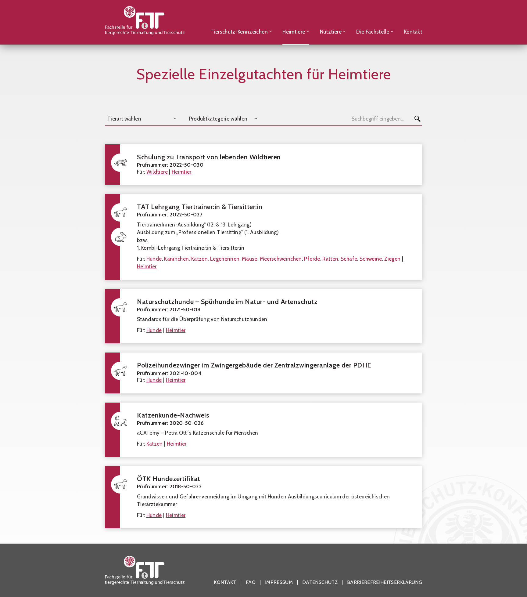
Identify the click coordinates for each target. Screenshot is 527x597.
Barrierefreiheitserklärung (384, 582)
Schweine (371, 259)
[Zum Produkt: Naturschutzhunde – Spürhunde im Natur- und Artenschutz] (263, 316)
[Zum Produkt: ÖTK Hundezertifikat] (263, 497)
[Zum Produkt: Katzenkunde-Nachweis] (263, 430)
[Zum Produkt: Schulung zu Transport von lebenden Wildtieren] (263, 165)
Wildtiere (157, 172)
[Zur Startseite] (145, 22)
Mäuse (249, 259)
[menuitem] (241, 22)
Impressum (279, 582)
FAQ (251, 582)
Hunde (154, 259)
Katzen (199, 259)
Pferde (312, 259)
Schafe (349, 259)
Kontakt (225, 582)
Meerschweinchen (281, 259)
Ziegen (392, 259)
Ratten (330, 259)
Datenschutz (320, 582)
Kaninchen (176, 259)
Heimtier (182, 172)
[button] (141, 118)
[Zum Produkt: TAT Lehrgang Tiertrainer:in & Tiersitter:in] (263, 237)
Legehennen (225, 259)
